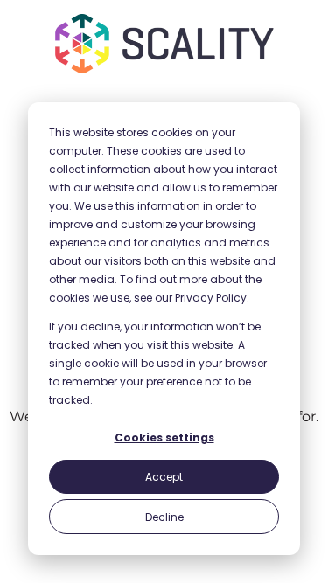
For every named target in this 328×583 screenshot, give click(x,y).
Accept (164, 476)
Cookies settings (164, 437)
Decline (164, 517)
